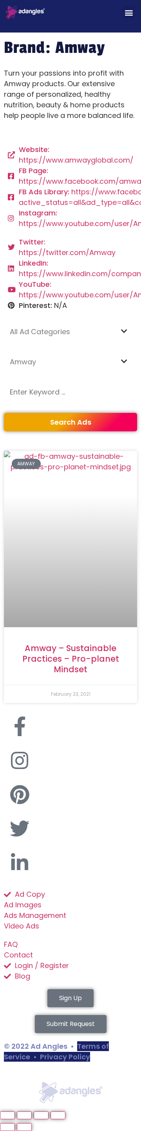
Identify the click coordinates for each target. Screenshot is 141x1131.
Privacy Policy (65, 1057)
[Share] (41, 1115)
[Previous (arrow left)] (7, 1127)
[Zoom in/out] (7, 1115)
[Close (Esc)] (58, 1115)
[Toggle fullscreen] (24, 1115)
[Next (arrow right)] (24, 1127)
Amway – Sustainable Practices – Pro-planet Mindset (70, 658)
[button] (128, 12)
